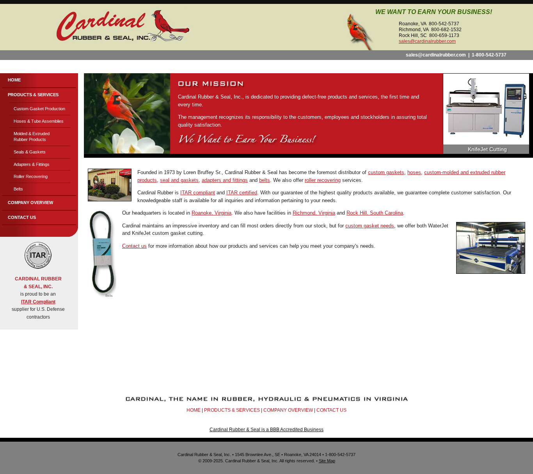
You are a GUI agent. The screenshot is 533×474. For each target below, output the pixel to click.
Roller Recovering (31, 176)
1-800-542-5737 (489, 55)
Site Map (327, 460)
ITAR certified (241, 193)
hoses (414, 172)
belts (264, 180)
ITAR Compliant (38, 302)
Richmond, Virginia (314, 213)
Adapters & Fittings (32, 164)
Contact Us (22, 217)
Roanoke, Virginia (211, 213)
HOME (194, 410)
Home (14, 80)
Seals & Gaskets (30, 152)
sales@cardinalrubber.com (427, 41)
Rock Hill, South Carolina (374, 213)
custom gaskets (386, 172)
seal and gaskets (179, 180)
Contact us (134, 246)
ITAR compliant (197, 193)
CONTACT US (331, 410)
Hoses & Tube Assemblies (39, 121)
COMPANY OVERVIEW (288, 410)
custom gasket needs (369, 226)
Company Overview (30, 202)
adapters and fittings (225, 180)
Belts (18, 189)
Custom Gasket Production (39, 108)
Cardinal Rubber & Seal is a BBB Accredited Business (266, 429)
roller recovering (323, 180)
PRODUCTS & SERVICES (232, 410)
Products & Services (33, 94)
